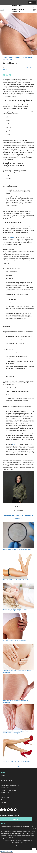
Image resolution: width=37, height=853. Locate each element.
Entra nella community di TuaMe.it (10, 785)
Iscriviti (16, 819)
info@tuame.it (23, 842)
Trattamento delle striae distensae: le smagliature (17, 761)
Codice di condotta (6, 795)
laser (13, 444)
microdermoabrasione (14, 434)
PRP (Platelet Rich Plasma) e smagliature (14, 640)
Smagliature (7, 59)
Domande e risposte (18, 5)
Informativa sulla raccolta (6, 851)
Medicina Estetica (14, 58)
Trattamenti (27, 58)
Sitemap (3, 802)
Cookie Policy (5, 792)
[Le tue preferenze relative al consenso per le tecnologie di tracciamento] (34, 850)
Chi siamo (4, 778)
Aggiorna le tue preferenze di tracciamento (18, 845)
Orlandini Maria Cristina (18, 515)
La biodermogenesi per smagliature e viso (15, 610)
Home (3, 775)
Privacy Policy (5, 787)
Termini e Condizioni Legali (8, 790)
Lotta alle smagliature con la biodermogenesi (15, 579)
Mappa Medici (5, 797)
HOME (5, 58)
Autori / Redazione (6, 780)
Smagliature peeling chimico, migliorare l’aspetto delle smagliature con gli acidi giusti (18, 732)
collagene (12, 237)
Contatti (3, 783)
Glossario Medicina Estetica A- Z (18, 10)
